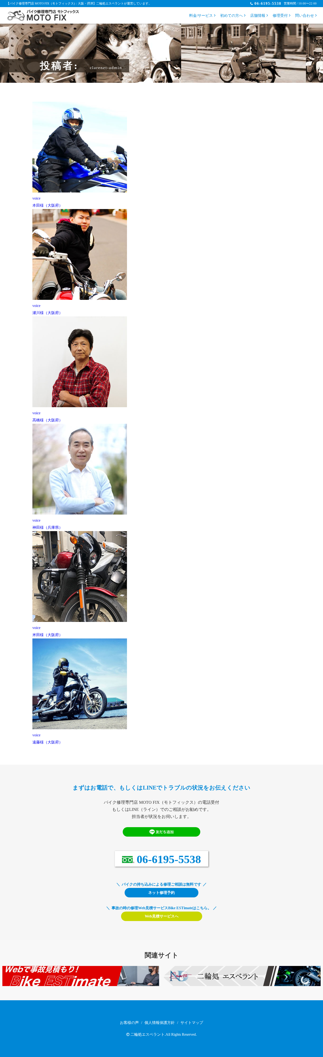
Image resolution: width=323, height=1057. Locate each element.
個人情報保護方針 (159, 1023)
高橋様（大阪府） (47, 420)
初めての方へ (231, 15)
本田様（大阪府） (47, 205)
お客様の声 (129, 1023)
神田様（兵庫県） (47, 527)
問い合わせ (304, 15)
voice (36, 198)
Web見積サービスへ (162, 916)
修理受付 (280, 15)
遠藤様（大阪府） (47, 742)
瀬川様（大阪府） (47, 313)
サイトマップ (191, 1023)
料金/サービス (201, 15)
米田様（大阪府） (47, 635)
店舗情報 (257, 15)
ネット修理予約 (161, 893)
